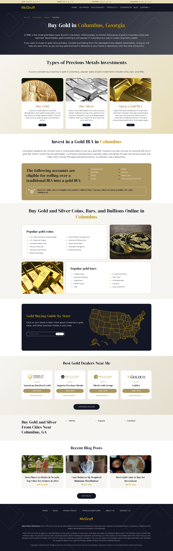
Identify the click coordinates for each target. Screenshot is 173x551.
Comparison (126, 7)
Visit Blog (86, 496)
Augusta (101, 421)
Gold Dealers (97, 7)
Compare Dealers (86, 407)
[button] (46, 334)
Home (74, 7)
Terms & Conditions (91, 511)
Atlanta (72, 421)
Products (112, 7)
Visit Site (37, 391)
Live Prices (84, 7)
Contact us (125, 511)
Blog (135, 7)
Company (144, 7)
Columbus (131, 421)
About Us (110, 511)
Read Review (36, 395)
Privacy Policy (70, 511)
